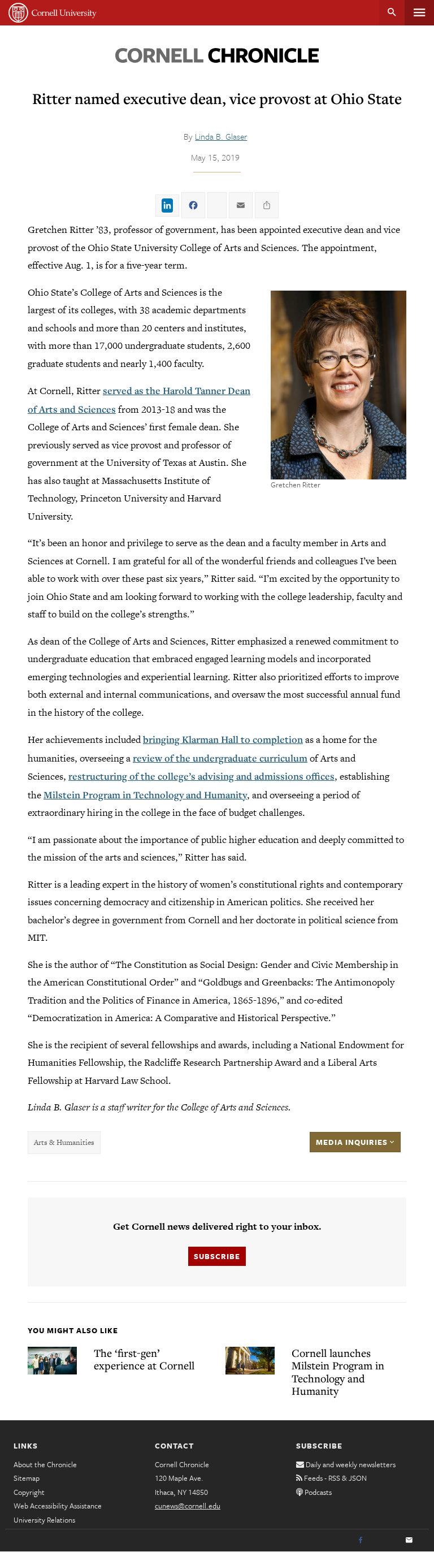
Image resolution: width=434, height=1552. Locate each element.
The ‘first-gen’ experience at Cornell (144, 1359)
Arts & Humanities (64, 1142)
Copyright (29, 1492)
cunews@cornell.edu (187, 1505)
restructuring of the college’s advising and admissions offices (201, 776)
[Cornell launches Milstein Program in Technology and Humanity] (250, 1360)
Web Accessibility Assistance (58, 1505)
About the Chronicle (45, 1464)
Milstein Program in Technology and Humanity (145, 794)
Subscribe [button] (217, 1256)
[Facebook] (360, 1540)
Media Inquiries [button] (353, 1142)
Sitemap (27, 1478)
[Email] (409, 1540)
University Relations (44, 1519)
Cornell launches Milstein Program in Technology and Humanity (338, 1372)
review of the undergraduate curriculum (220, 757)
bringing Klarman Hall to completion (223, 739)
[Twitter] (385, 1540)
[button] (338, 385)
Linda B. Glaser (221, 136)
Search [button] (392, 12)
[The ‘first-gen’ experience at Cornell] (52, 1360)
